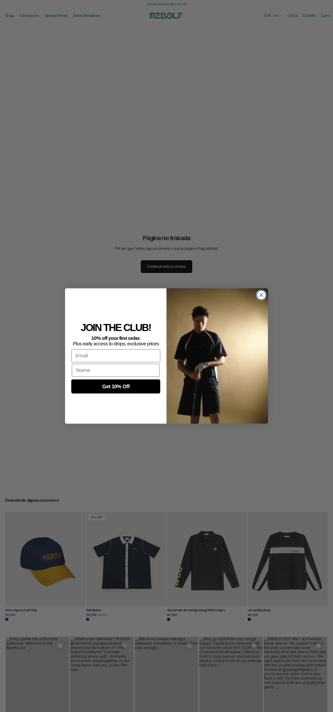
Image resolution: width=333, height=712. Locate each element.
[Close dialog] (261, 295)
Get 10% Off (116, 386)
